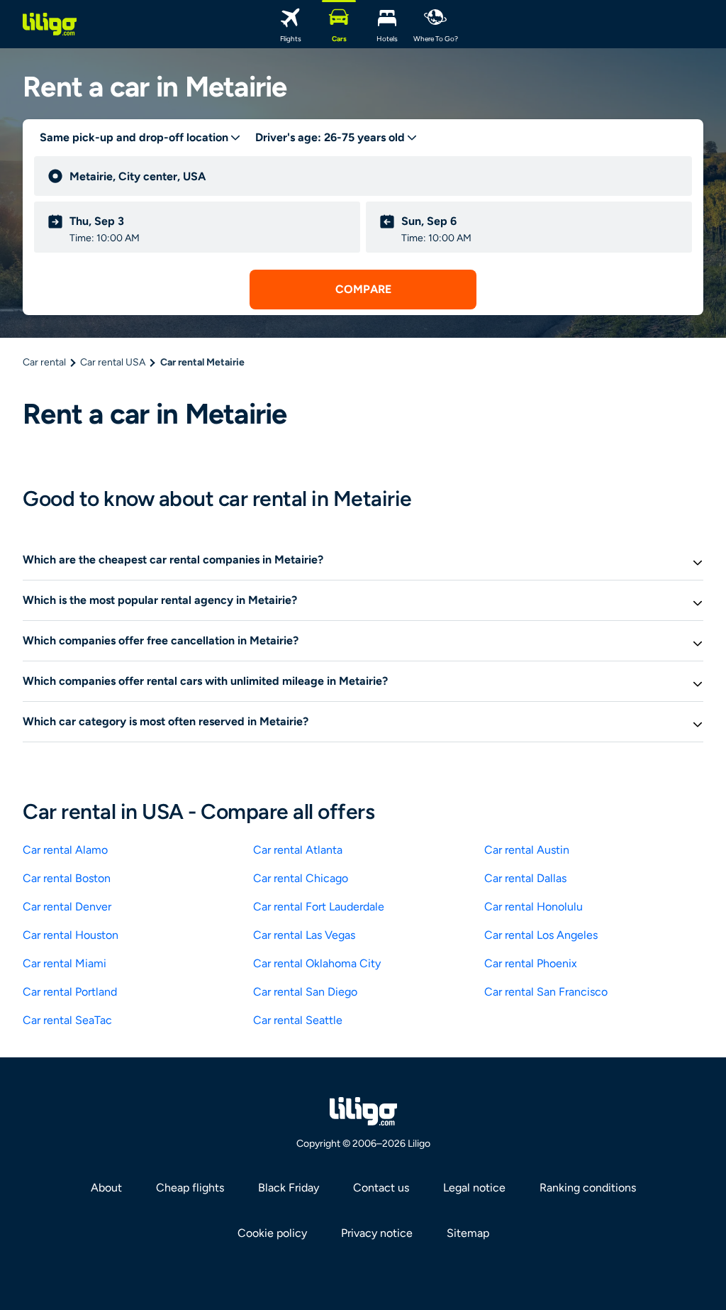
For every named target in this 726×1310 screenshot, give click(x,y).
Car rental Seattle (297, 1020)
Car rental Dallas (525, 878)
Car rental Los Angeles (541, 935)
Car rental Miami (64, 963)
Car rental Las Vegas (304, 935)
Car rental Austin (526, 850)
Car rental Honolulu (533, 906)
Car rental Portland (70, 991)
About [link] (106, 1187)
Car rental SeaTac (67, 1020)
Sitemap (468, 1233)
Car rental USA (112, 362)
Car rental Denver (67, 906)
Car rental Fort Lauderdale (318, 906)
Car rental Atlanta (297, 850)
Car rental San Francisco (546, 991)
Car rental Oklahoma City (317, 963)
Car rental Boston (67, 878)
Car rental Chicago (300, 878)
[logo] (50, 24)
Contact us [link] (381, 1187)
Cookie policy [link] (272, 1233)
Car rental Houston (70, 935)
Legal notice (474, 1187)
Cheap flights (190, 1187)
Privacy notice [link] (377, 1233)
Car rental (44, 362)
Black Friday (288, 1187)
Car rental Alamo (65, 850)
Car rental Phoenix (530, 963)
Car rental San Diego (305, 991)
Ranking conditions (588, 1187)
